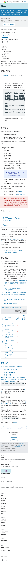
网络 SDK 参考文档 (10, 252)
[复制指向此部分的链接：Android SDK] (10, 211)
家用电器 (3, 506)
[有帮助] (12, 32)
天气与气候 (3, 498)
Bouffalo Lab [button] (5, 75)
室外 (2, 514)
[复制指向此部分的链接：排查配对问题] (11, 397)
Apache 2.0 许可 (20, 445)
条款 (2, 556)
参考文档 (13, 250)
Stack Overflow (5, 547)
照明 (2, 495)
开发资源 (3, 525)
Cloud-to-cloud (5, 464)
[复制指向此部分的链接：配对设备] (9, 128)
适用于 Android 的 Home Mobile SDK (12, 219)
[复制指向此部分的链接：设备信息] (9, 363)
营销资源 (3, 522)
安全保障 (3, 501)
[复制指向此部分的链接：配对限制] (9, 258)
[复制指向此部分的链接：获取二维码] (11, 71)
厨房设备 (3, 508)
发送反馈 (5, 36)
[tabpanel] (14, 100)
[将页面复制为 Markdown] (7, 42)
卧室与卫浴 (3, 511)
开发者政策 (3, 534)
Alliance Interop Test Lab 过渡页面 (11, 14)
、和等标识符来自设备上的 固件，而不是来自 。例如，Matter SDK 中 (13, 379)
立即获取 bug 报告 (19, 194)
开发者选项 (19, 191)
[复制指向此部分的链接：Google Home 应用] (15, 148)
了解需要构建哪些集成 (6, 474)
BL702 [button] (11, 80)
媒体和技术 (3, 503)
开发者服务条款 (4, 532)
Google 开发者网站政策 (16, 446)
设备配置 (13, 381)
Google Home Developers (6, 29)
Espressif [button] (13, 75)
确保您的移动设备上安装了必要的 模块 (16, 174)
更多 (19, 75)
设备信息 (15, 422)
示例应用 (11, 198)
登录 (25, 1)
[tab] (5, 75)
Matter (3, 6)
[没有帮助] (14, 32)
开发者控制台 (4, 540)
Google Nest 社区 (5, 550)
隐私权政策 (7, 556)
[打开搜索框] (22, 2)
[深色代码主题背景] (24, 90)
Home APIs (3, 484)
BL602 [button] (5, 80)
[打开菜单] (2, 1)
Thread (5, 225)
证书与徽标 (3, 520)
